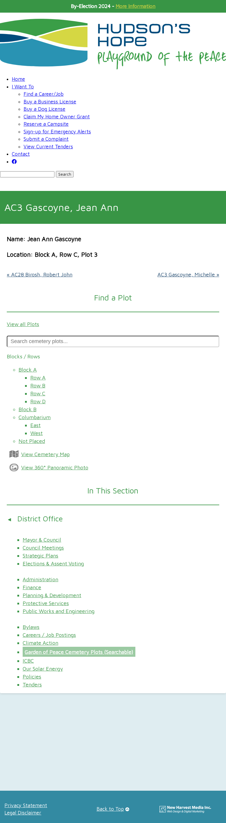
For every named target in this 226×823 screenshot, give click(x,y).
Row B (37, 385)
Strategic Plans (40, 555)
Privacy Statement (25, 805)
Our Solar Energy (43, 669)
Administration (40, 579)
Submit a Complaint (46, 139)
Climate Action (40, 643)
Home (18, 79)
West (36, 433)
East (35, 425)
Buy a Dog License (44, 109)
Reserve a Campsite (46, 124)
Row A (38, 377)
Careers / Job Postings (49, 635)
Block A (28, 370)
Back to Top (110, 809)
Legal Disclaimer (22, 813)
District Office (40, 518)
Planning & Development (52, 595)
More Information (135, 6)
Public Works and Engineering (58, 611)
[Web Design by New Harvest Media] (185, 811)
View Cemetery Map (45, 454)
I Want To (23, 87)
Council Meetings (43, 548)
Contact (21, 154)
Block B (27, 409)
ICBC (28, 661)
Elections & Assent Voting (53, 563)
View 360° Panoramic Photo (54, 467)
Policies (32, 676)
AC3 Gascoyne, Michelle (188, 274)
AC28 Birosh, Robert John (39, 274)
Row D (38, 401)
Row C (37, 393)
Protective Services (46, 603)
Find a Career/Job (44, 94)
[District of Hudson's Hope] (113, 44)
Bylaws (31, 627)
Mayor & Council (42, 540)
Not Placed (32, 441)
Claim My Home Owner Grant (57, 117)
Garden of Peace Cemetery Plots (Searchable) (79, 652)
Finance (32, 587)
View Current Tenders (48, 147)
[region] (112, 744)
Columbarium (35, 417)
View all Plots (23, 324)
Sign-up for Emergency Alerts (57, 132)
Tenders (32, 684)
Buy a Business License (50, 102)
